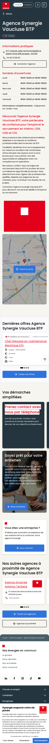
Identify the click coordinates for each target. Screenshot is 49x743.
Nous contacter (19, 507)
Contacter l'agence (30, 65)
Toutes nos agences (30, 615)
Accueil (4, 638)
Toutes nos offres (29, 375)
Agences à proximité (30, 624)
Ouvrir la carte (27, 270)
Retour (9, 13)
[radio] (18, 5)
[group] (23, 4)
